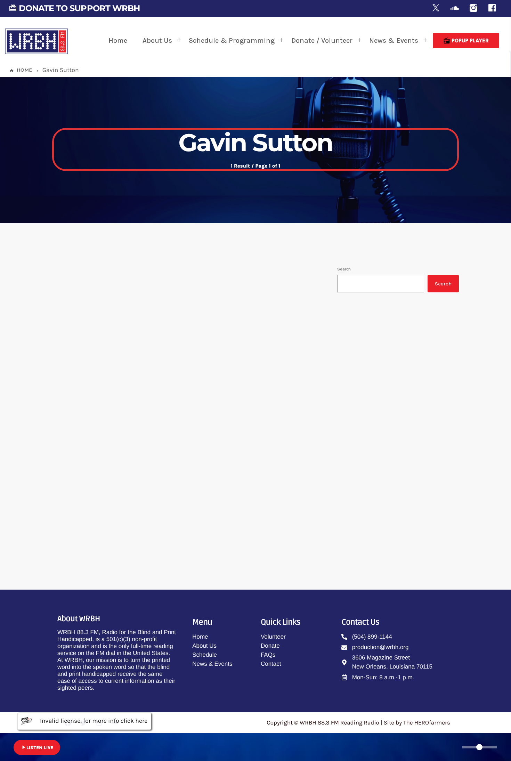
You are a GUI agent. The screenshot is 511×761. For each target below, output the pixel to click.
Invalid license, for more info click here (93, 721)
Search (344, 269)
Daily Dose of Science (395, 501)
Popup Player (466, 40)
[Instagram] (473, 8)
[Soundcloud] (455, 8)
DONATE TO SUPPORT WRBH (74, 8)
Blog (78, 437)
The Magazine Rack (381, 373)
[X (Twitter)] (436, 8)
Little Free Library (390, 466)
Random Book (387, 430)
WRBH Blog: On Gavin (132, 453)
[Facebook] (492, 8)
